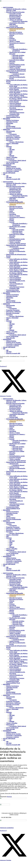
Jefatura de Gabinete (15, 20)
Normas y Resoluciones (16, 142)
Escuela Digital (10, 126)
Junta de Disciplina (15, 105)
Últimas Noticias (11, 166)
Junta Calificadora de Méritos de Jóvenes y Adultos (18, 97)
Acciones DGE (13, 26)
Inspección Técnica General (17, 69)
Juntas (8, 83)
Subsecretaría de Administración (16, 71)
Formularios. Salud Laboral (17, 160)
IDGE (10, 151)
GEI (10, 148)
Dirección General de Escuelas (15, 12)
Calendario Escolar (12, 122)
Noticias (9, 796)
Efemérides (9, 123)
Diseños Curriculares (12, 120)
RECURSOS (6, 118)
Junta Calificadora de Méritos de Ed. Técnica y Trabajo (18, 94)
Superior (12, 63)
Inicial (11, 37)
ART (7, 145)
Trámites (9, 132)
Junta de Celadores (15, 103)
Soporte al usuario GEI (13, 179)
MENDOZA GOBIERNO (7, 828)
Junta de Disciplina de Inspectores (16, 110)
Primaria (11, 38)
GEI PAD (12, 149)
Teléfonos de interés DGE (19, 817)
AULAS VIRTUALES (9, 173)
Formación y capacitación (14, 169)
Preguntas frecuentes (12, 135)
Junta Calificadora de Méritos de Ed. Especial (18, 100)
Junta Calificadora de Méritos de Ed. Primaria (18, 88)
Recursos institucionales (13, 128)
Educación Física (17, 58)
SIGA (10, 152)
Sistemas (9, 146)
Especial (11, 47)
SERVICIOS (6, 129)
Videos (8, 125)
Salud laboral (10, 159)
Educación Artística (18, 55)
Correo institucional (12, 162)
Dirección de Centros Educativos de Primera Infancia (16, 33)
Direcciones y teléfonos (13, 137)
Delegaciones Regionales (19, 21)
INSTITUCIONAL (8, 7)
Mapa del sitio (10, 163)
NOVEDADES (7, 165)
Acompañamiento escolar (17, 64)
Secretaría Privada (14, 18)
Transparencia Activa (12, 115)
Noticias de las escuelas (13, 168)
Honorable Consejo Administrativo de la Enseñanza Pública (15, 15)
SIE (10, 154)
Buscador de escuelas (12, 139)
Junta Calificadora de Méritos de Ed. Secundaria (18, 91)
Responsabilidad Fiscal (13, 117)
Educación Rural (17, 57)
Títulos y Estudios (11, 157)
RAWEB (11, 156)
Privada (11, 46)
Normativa (9, 140)
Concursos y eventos (12, 171)
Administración (13, 72)
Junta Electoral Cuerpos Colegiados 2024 (16, 113)
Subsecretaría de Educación (14, 27)
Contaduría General (18, 74)
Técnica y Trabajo (14, 41)
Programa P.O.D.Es (15, 66)
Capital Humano (14, 75)
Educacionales (10, 131)
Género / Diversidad (12, 143)
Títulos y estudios (14, 67)
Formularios (13, 134)
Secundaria (12, 40)
